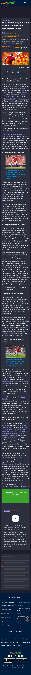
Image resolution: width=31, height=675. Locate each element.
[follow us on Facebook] (9, 656)
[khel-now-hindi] (29, 2)
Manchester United (20, 88)
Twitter (10, 486)
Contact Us (4, 642)
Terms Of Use (5, 645)
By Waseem (5, 33)
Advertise (13, 639)
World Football (6, 20)
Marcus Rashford (7, 382)
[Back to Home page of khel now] (8, 3)
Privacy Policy (14, 642)
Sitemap (25, 639)
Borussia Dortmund (22, 188)
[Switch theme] (24, 2)
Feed (24, 636)
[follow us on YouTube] (19, 656)
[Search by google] (20, 3)
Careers (12, 636)
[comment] (13, 72)
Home (2, 636)
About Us (4, 639)
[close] (28, 662)
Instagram (16, 486)
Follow (13, 32)
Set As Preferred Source (11, 36)
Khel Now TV (26, 642)
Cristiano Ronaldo (10, 99)
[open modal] (27, 618)
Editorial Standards (15, 645)
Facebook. (26, 486)
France (4, 93)
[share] (24, 72)
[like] (7, 72)
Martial (11, 101)
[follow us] (18, 72)
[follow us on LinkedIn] (22, 656)
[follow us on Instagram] (12, 656)
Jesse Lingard (18, 382)
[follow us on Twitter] (15, 656)
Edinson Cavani (24, 99)
